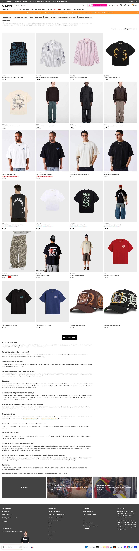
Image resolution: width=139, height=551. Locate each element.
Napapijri (33, 418)
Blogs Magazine (79, 9)
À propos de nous (88, 511)
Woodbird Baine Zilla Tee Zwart (43, 275)
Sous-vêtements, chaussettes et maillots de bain (63, 17)
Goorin (71, 323)
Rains (37, 124)
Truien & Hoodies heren (36, 17)
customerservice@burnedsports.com (12, 531)
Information (86, 508)
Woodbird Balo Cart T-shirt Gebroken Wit (11, 126)
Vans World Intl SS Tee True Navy (43, 325)
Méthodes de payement (54, 520)
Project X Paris (5, 173)
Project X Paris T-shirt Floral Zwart (43, 174)
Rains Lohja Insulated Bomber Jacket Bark (113, 126)
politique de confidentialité (55, 517)
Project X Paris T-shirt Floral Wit (9, 174)
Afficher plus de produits (69, 337)
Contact (85, 517)
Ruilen (50, 523)
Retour (50, 526)
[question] (125, 5)
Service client (52, 508)
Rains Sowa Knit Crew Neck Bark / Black (45, 126)
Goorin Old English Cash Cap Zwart (112, 325)
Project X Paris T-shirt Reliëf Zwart (111, 174)
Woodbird (38, 75)
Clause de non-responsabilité (56, 514)
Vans (105, 273)
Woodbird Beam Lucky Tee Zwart (77, 225)
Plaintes (50, 535)
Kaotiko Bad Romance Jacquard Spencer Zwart (12, 77)
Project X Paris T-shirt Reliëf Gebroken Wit (79, 174)
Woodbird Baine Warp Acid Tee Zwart (112, 225)
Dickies (28, 418)
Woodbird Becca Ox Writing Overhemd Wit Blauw (47, 77)
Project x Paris (46, 418)
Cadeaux (49, 9)
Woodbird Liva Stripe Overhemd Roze (78, 77)
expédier (50, 537)
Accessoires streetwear (85, 17)
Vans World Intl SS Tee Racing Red (111, 275)
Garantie (50, 529)
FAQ (84, 520)
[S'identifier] (128, 5)
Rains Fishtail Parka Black (75, 126)
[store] (121, 5)
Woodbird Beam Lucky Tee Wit (43, 225)
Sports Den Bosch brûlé (89, 514)
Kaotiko (4, 75)
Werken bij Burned (88, 523)
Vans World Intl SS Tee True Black (9, 325)
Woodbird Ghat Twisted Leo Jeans (10, 275)
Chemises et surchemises (20, 17)
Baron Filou (54, 418)
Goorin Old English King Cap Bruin (77, 325)
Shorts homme (7, 17)
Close (137, 12)
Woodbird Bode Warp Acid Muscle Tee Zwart (12, 225)
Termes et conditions (54, 511)
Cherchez (83, 5)
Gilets (46, 17)
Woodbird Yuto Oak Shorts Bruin (77, 275)
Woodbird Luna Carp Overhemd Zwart (112, 77)
